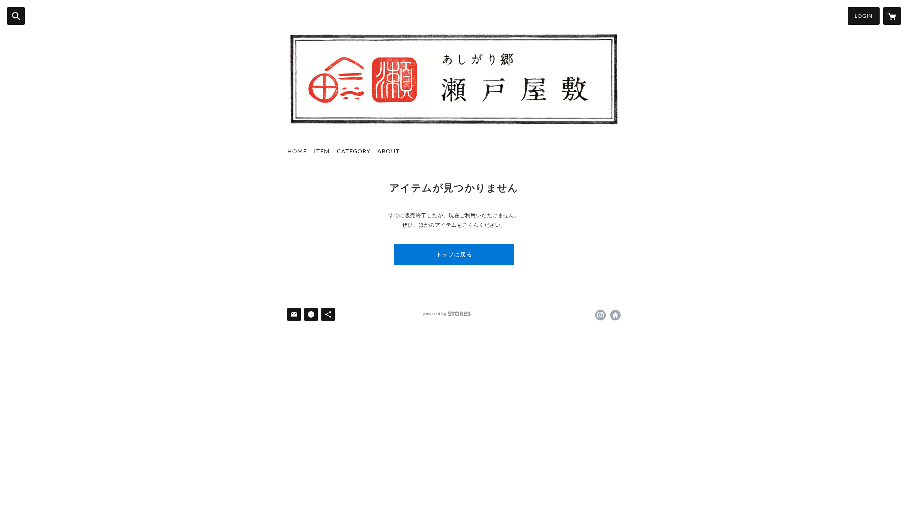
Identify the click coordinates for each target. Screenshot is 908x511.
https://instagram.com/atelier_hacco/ (600, 315)
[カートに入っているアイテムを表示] (892, 16)
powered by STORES (447, 314)
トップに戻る (454, 254)
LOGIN (864, 16)
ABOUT (388, 151)
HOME (297, 151)
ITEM (322, 151)
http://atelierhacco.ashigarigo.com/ (615, 315)
